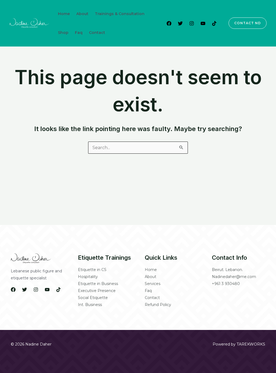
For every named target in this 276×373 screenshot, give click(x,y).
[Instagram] (191, 23)
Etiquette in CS (92, 269)
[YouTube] (203, 23)
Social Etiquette (93, 297)
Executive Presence (97, 290)
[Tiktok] (214, 23)
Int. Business (90, 304)
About (82, 13)
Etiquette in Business (98, 283)
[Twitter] (180, 23)
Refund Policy (158, 304)
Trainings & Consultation (119, 13)
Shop (63, 32)
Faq (78, 32)
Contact (97, 32)
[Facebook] (169, 23)
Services (152, 283)
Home (64, 13)
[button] (244, 23)
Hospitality (88, 276)
